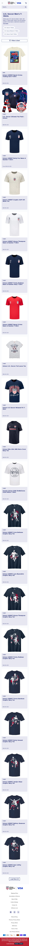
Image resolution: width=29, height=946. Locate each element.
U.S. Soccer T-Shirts (9, 27)
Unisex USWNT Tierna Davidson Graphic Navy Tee (13, 699)
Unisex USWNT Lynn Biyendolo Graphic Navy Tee (13, 574)
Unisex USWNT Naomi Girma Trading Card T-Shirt (12, 75)
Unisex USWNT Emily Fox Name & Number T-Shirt (14, 159)
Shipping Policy (14, 893)
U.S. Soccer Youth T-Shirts (10, 34)
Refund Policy (14, 916)
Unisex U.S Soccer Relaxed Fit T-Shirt (14, 408)
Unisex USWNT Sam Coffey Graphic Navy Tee (12, 865)
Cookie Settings (14, 902)
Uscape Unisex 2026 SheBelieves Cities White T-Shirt (14, 491)
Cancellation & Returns (14, 896)
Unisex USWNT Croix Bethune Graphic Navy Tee (13, 533)
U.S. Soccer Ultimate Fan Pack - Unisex (13, 117)
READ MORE (5, 23)
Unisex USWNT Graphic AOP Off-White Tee (14, 200)
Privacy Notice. (16, 941)
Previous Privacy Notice (14, 919)
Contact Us (14, 905)
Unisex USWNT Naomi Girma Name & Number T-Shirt (12, 325)
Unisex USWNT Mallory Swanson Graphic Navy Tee (14, 824)
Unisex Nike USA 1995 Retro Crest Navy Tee (14, 450)
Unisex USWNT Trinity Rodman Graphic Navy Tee (13, 657)
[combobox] (14, 7)
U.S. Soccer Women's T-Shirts (11, 30)
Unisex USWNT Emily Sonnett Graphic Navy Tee (13, 741)
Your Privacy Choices (14, 931)
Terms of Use (14, 928)
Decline (21, 943)
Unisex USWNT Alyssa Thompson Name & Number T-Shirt (14, 242)
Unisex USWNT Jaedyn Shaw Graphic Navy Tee (12, 782)
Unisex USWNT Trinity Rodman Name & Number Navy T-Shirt (13, 283)
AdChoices (14, 925)
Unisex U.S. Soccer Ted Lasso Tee (14, 366)
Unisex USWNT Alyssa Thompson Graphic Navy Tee (14, 616)
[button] (2, 3)
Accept (16, 943)
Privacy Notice (14, 922)
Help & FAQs (14, 899)
